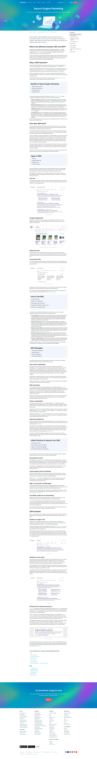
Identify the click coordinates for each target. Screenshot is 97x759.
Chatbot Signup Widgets (38, 728)
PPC (46, 52)
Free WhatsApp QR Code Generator (40, 725)
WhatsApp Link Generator (39, 724)
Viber (50, 722)
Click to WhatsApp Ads (38, 722)
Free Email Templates (23, 721)
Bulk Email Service (23, 713)
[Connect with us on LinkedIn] (72, 752)
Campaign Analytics (23, 720)
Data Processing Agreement (45, 752)
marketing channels (57, 96)
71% (57, 66)
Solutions (22, 729)
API (64, 721)
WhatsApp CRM (37, 727)
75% (45, 73)
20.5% (36, 367)
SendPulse (39, 645)
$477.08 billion (35, 389)
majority (59, 608)
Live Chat (50, 731)
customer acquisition (61, 78)
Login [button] (71, 2)
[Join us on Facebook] (66, 752)
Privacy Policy (22, 752)
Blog (64, 718)
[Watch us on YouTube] (70, 752)
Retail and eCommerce (23, 731)
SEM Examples (72, 51)
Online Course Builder (52, 713)
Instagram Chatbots (38, 714)
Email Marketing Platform (24, 727)
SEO (60, 49)
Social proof (32, 608)
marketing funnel (50, 431)
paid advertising (38, 52)
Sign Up (75, 2)
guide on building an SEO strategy (42, 331)
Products (29, 2)
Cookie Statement (29, 752)
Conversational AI (33, 668)
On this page (71, 32)
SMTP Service (22, 714)
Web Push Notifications (53, 724)
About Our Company (54, 739)
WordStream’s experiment (60, 526)
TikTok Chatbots (37, 715)
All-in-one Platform (52, 734)
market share (39, 423)
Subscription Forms (23, 717)
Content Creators (23, 734)
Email (21, 711)
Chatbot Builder (37, 713)
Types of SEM (72, 43)
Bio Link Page (51, 720)
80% (48, 105)
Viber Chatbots (37, 731)
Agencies (65, 728)
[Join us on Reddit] (76, 752)
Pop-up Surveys (52, 728)
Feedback (50, 742)
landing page (42, 413)
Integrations (66, 720)
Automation (21, 718)
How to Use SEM (73, 45)
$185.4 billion (62, 387)
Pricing (34, 2)
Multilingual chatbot (34, 669)
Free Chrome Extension (23, 724)
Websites (50, 718)
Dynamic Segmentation (53, 735)
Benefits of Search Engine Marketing (74, 39)
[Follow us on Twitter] (68, 752)
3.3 (62, 618)
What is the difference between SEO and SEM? (75, 35)
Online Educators (22, 732)
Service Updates (52, 744)
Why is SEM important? (74, 37)
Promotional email (33, 672)
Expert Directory (67, 724)
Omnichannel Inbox (52, 732)
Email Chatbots (37, 718)
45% (45, 369)
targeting (43, 145)
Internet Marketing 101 (67, 717)
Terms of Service (54, 752)
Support (38, 2)
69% (58, 71)
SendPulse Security (36, 752)
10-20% (40, 566)
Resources (44, 2)
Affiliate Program (67, 731)
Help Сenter (66, 714)
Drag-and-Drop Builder (23, 715)
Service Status (66, 715)
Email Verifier (22, 722)
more (45, 524)
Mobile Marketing (33, 675)
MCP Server (66, 722)
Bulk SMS (50, 721)
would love (39, 410)
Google (43, 113)
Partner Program (66, 732)
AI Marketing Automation (53, 737)
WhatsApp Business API (38, 720)
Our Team (50, 741)
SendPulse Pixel (51, 727)
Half (50, 100)
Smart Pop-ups (51, 725)
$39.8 (60, 371)
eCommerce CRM (52, 717)
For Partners (67, 726)
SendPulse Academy (67, 713)
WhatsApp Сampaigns (38, 721)
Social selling (32, 673)
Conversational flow (34, 670)
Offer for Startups (67, 734)
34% (36, 611)
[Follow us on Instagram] (74, 752)
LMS (50, 714)
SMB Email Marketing (23, 725)
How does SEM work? (74, 41)
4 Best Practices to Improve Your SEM (75, 49)
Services (51, 711)
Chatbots (37, 711)
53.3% (45, 69)
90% (65, 421)
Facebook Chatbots (38, 732)
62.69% (53, 403)
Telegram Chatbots (38, 734)
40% (44, 461)
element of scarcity (36, 478)
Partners (48, 2)
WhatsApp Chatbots (38, 717)
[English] (68, 2)
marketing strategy (52, 291)
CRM (50, 715)
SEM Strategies (73, 47)
